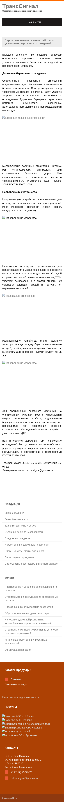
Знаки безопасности (16, 519)
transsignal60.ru (9, 798)
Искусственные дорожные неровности (27, 544)
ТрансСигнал (20, 6)
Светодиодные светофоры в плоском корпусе (31, 563)
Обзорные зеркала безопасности (24, 532)
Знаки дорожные (14, 513)
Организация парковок (18, 649)
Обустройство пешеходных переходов (27, 613)
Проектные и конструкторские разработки (29, 607)
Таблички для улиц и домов (20, 525)
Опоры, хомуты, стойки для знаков (24, 551)
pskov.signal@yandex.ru (24, 778)
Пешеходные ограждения (19, 557)
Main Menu (34, 22)
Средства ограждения (17, 538)
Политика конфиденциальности (20, 697)
